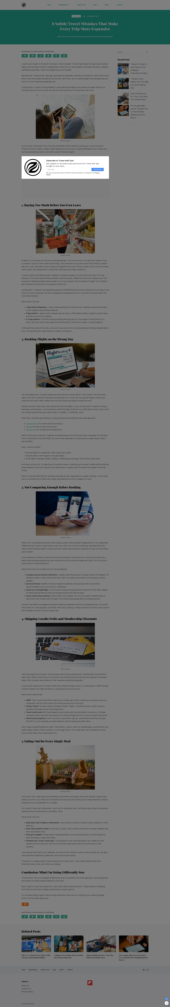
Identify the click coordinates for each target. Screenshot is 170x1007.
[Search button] (146, 52)
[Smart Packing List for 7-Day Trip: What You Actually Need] (123, 98)
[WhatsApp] (48, 56)
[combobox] (131, 52)
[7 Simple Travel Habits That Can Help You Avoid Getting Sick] (123, 83)
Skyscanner (31, 430)
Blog (95, 5)
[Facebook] (25, 56)
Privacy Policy (27, 992)
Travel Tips (76, 16)
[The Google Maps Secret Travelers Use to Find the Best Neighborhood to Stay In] (123, 110)
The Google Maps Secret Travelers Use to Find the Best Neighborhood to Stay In (139, 112)
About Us (25, 986)
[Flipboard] (64, 56)
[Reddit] (40, 56)
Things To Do (81, 5)
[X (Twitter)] (32, 56)
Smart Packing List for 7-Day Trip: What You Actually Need (139, 96)
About (107, 5)
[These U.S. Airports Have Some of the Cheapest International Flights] (123, 68)
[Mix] (25, 904)
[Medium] (147, 970)
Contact (120, 5)
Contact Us (26, 989)
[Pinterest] (56, 56)
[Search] (147, 5)
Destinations (63, 5)
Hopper (29, 427)
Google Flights (32, 424)
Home (49, 5)
